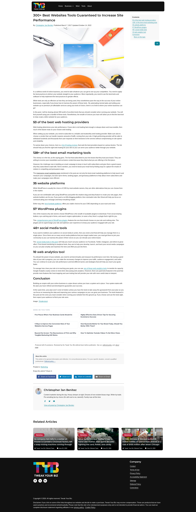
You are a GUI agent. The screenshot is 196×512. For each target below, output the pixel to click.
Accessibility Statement (138, 477)
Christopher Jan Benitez (44, 25)
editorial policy (107, 345)
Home (60, 6)
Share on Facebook (47, 377)
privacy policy (79, 507)
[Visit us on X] (40, 481)
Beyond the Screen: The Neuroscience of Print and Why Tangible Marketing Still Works (55, 334)
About (89, 6)
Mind (77, 6)
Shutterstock (43, 301)
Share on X (66, 377)
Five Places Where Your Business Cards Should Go (53, 315)
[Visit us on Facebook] (35, 481)
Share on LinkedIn (84, 377)
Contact (133, 466)
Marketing (44, 367)
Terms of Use (134, 470)
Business (68, 6)
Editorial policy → (50, 361)
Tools (83, 6)
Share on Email (104, 377)
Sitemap (133, 480)
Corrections (134, 488)
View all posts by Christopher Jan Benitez (59, 405)
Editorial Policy (135, 484)
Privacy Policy (135, 473)
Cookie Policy (90, 507)
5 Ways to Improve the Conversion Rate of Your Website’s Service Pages (52, 325)
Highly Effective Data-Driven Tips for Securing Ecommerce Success (98, 316)
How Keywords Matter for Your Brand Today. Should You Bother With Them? (101, 325)
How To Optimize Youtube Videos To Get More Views (100, 333)
